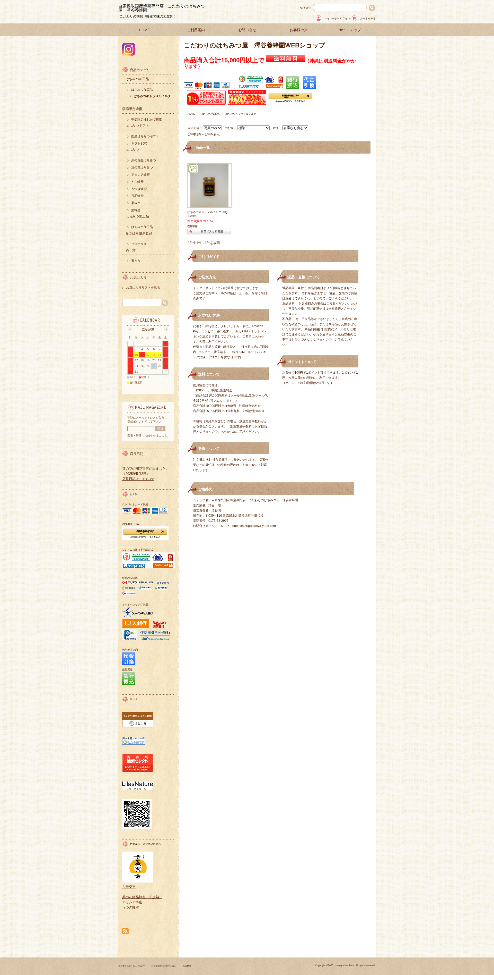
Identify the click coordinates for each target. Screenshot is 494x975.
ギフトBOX (139, 143)
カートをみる (368, 18)
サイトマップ (350, 30)
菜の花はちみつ (142, 167)
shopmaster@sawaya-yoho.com (253, 526)
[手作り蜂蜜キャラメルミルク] (209, 204)
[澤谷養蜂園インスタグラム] (128, 54)
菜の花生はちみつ (143, 160)
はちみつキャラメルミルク (152, 96)
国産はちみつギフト (145, 136)
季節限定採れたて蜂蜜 (146, 119)
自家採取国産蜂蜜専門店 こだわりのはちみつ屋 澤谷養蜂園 (161, 8)
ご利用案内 (196, 30)
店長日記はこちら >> (138, 479)
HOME (144, 30)
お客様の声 (299, 30)
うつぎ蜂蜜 (139, 189)
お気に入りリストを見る (143, 287)
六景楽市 (129, 887)
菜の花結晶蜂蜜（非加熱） (142, 897)
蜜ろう (135, 261)
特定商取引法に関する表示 (164, 966)
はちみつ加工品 (210, 113)
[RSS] (125, 932)
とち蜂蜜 (137, 181)
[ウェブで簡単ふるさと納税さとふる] (137, 726)
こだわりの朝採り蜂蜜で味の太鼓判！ (148, 16)
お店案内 (187, 966)
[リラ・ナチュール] (137, 789)
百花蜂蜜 (137, 196)
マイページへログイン (337, 18)
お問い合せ (247, 30)
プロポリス (139, 244)
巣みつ (135, 203)
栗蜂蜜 (135, 210)
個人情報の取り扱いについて (131, 966)
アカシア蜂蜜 (140, 174)
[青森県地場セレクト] (137, 771)
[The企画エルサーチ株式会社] (133, 743)
